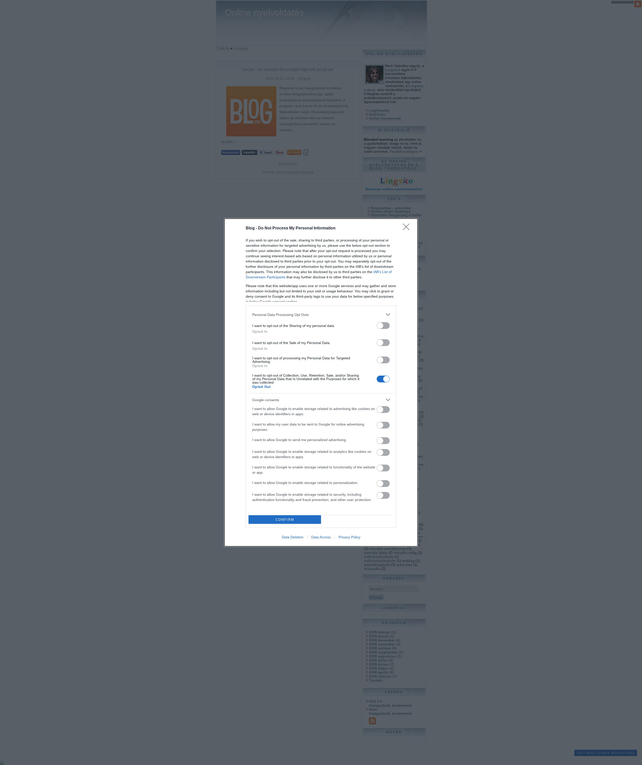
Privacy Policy (349, 537)
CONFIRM (285, 520)
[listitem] (321, 314)
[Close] (408, 228)
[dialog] (321, 382)
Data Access (321, 537)
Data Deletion (292, 537)
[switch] (383, 325)
